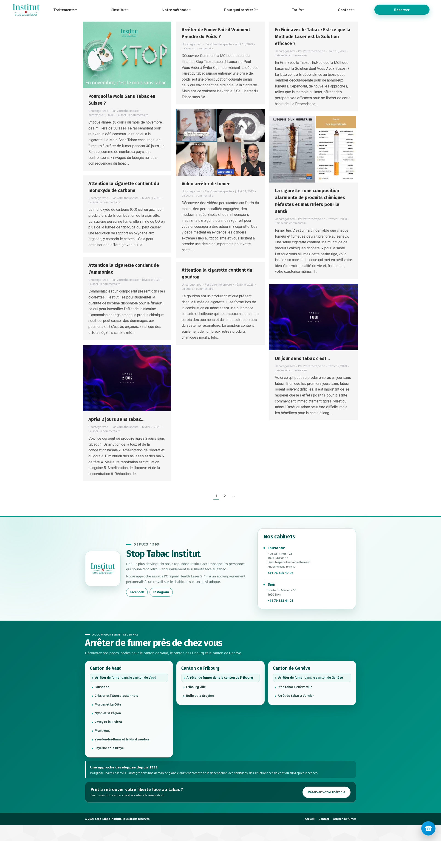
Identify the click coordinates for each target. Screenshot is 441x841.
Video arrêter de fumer (206, 183)
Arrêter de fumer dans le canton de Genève (310, 677)
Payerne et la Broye (109, 748)
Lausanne (102, 687)
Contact (324, 819)
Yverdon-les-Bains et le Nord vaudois (122, 739)
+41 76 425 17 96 (280, 573)
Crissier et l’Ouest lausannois (116, 696)
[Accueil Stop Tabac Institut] (103, 568)
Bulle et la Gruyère (200, 696)
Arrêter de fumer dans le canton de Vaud (125, 677)
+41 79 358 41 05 (280, 600)
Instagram (161, 592)
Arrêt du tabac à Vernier (296, 696)
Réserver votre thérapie (326, 792)
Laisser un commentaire (132, 115)
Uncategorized (98, 111)
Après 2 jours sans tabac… (116, 419)
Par (125, 111)
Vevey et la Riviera (108, 722)
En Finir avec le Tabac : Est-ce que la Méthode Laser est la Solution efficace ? (313, 36)
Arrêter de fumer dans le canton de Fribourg (220, 677)
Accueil (310, 819)
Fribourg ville (196, 687)
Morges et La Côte (108, 704)
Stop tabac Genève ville (295, 687)
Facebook (137, 592)
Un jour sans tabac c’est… (302, 358)
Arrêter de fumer (344, 819)
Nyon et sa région (108, 713)
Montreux (102, 730)
